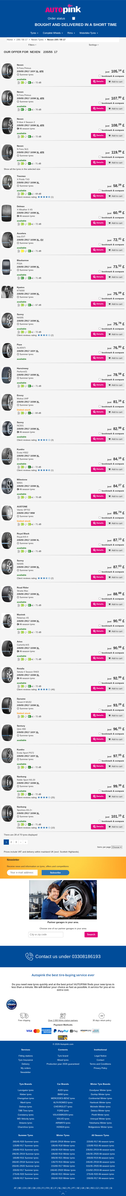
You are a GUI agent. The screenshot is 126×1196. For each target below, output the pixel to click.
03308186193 (86, 956)
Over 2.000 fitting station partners (63, 1020)
